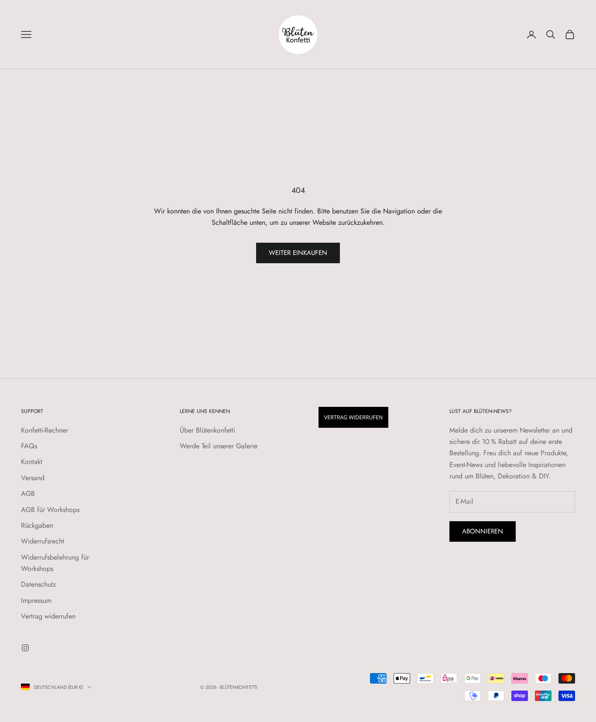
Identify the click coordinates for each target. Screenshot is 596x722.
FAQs (29, 446)
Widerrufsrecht (42, 541)
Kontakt (31, 462)
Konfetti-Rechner (44, 430)
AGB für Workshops (50, 510)
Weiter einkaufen (298, 253)
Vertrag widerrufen (48, 616)
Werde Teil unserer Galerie (218, 446)
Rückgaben (37, 525)
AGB (28, 493)
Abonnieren (482, 531)
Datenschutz (38, 584)
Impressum (36, 600)
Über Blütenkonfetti (207, 430)
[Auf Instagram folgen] (25, 647)
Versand (33, 478)
